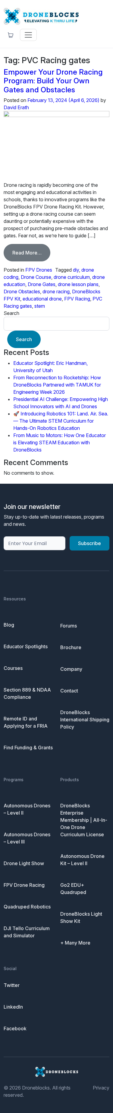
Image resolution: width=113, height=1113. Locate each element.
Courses (13, 668)
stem (39, 306)
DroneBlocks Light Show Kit (81, 917)
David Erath (16, 107)
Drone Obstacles (22, 291)
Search (11, 313)
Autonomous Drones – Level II (27, 809)
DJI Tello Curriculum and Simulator (27, 932)
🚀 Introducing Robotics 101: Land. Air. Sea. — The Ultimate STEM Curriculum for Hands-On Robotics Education (60, 421)
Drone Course (36, 277)
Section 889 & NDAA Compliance (27, 693)
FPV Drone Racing (24, 885)
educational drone (42, 299)
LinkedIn (13, 1007)
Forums (68, 626)
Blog (9, 625)
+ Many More (75, 943)
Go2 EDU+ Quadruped (73, 888)
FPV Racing (77, 299)
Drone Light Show (24, 863)
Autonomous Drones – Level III (27, 838)
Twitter (12, 985)
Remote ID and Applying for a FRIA (26, 722)
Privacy (101, 1088)
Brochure (70, 647)
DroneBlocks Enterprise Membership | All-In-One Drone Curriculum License (83, 820)
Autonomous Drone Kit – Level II (82, 859)
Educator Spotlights (26, 646)
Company (71, 669)
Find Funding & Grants (28, 748)
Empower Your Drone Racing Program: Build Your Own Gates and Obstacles (53, 80)
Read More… (31, 252)
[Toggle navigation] (28, 35)
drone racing (56, 291)
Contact (69, 691)
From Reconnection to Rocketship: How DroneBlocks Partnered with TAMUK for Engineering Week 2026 (57, 385)
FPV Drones (38, 270)
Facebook (15, 1028)
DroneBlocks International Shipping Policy (84, 719)
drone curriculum (72, 277)
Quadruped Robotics (27, 907)
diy (76, 270)
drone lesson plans (78, 284)
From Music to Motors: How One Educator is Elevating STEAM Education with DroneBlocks (59, 442)
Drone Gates (41, 284)
